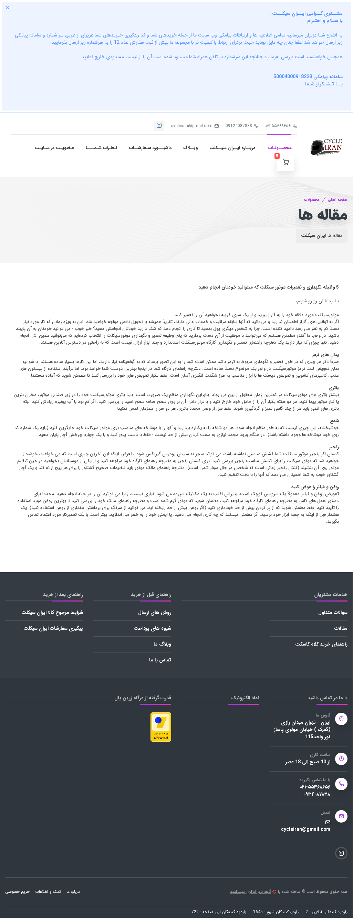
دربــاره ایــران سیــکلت (232, 147)
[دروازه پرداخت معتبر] (160, 726)
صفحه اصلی (337, 200)
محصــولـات (279, 147)
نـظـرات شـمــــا (101, 147)
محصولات (312, 200)
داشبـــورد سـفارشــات (150, 147)
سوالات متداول (332, 612)
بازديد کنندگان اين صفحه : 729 (218, 912)
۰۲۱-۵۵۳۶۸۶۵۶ (278, 126)
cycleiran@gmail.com (191, 126)
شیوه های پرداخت (152, 628)
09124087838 (239, 126)
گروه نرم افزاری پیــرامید (250, 892)
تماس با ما (160, 660)
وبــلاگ (190, 147)
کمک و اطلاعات (48, 891)
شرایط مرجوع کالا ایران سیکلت (52, 612)
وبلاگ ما (162, 644)
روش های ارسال (154, 612)
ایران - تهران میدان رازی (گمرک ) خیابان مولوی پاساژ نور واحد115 (302, 730)
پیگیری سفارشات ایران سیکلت (53, 628)
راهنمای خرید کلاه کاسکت (321, 644)
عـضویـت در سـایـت (54, 147)
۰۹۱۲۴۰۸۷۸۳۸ (316, 794)
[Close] (7, 7)
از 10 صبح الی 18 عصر (307, 762)
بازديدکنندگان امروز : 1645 (276, 912)
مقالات (340, 628)
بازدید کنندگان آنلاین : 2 (326, 912)
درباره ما (73, 891)
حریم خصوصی (17, 891)
